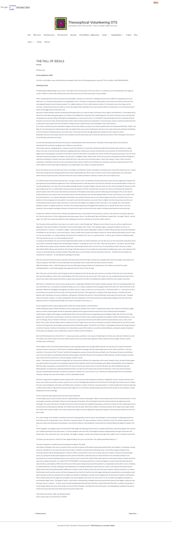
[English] (154, 2)
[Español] (157, 2)
